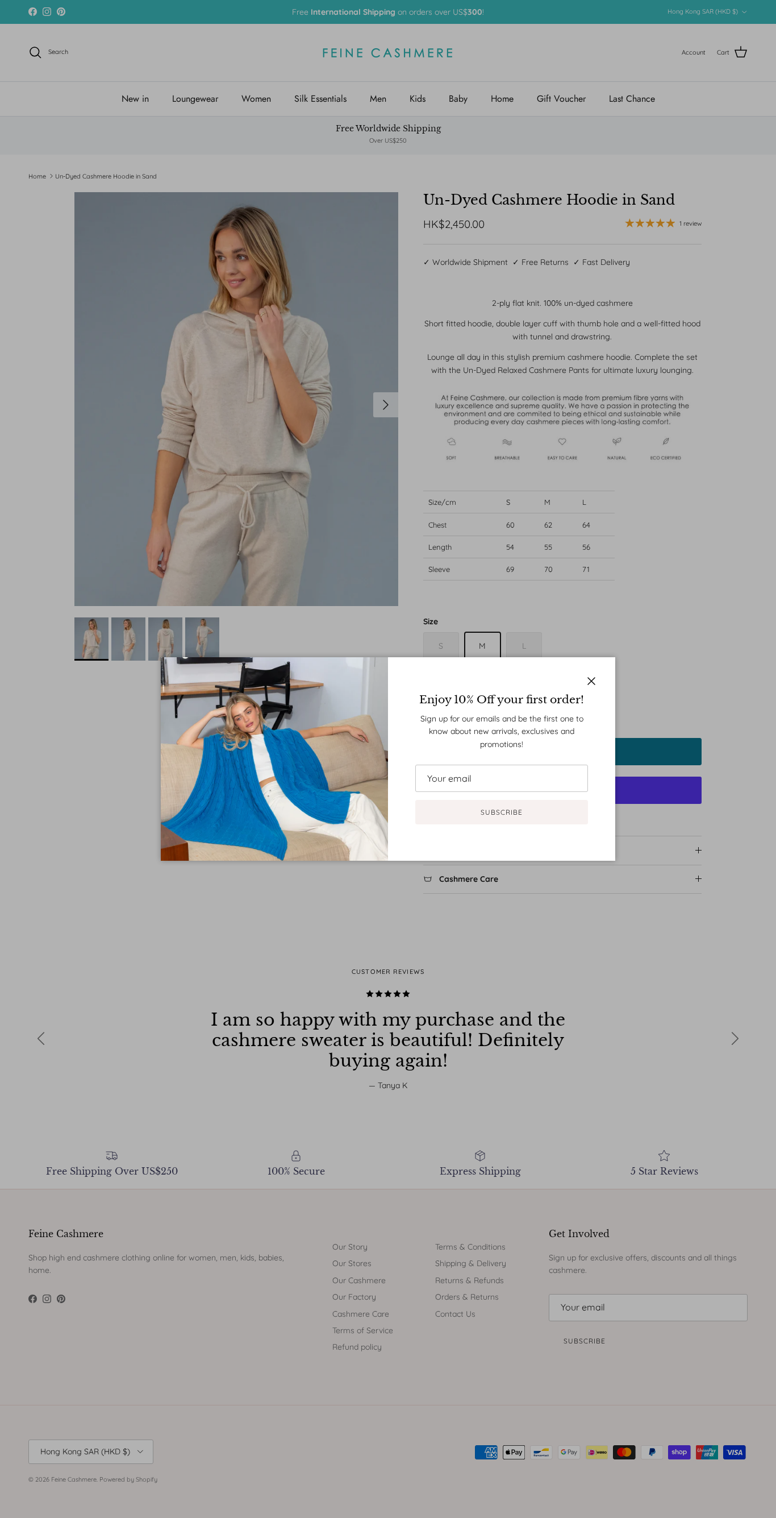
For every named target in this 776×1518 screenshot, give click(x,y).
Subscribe (502, 812)
